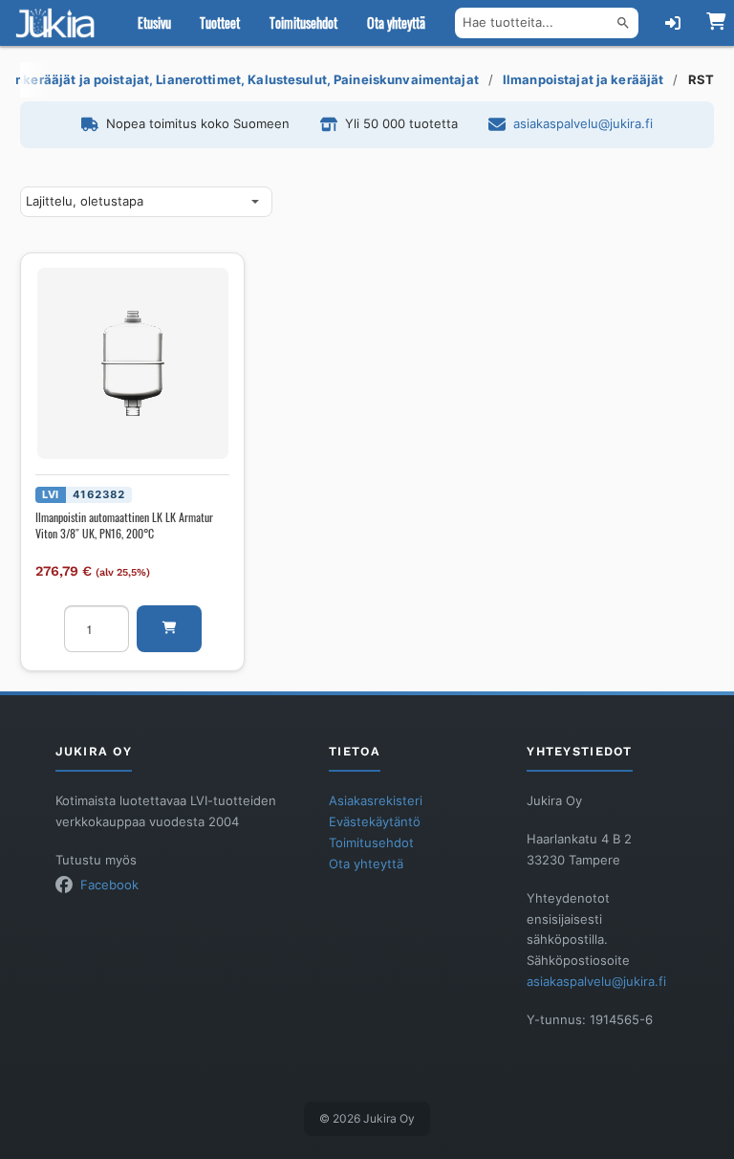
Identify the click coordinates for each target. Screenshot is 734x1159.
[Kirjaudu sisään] (673, 23)
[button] (169, 628)
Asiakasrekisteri (375, 801)
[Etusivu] (59, 23)
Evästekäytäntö (375, 822)
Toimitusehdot (303, 22)
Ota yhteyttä (396, 22)
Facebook (109, 885)
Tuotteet (220, 22)
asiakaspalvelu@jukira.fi (583, 124)
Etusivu (154, 22)
